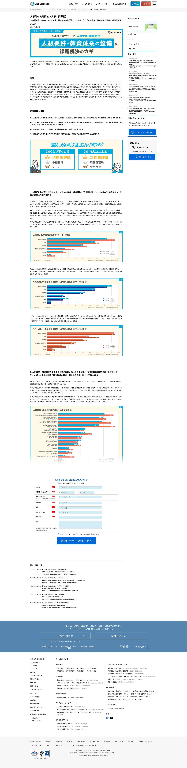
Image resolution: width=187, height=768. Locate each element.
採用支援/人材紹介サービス (72, 724)
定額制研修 (65, 680)
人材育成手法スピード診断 (116, 708)
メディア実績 (34, 697)
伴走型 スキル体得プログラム (73, 685)
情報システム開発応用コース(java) (141, 694)
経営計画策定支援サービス (72, 726)
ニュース (33, 693)
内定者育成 (60, 668)
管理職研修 (60, 671)
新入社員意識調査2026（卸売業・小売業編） (60, 588)
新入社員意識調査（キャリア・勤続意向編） (60, 605)
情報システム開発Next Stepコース (141, 696)
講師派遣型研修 (61, 697)
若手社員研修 (81, 668)
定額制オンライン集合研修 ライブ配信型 (126, 674)
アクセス (34, 668)
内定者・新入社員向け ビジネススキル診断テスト (80, 709)
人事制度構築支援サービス (70, 729)
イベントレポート (134, 44)
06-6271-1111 (91, 647)
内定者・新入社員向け (125, 679)
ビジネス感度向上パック (115, 676)
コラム (131, 39)
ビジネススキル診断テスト (71, 707)
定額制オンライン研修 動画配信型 (125, 671)
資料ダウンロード (135, 3)
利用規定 (130, 741)
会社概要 (34, 665)
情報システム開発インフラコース (118, 696)
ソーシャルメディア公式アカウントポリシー (86, 745)
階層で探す (80, 671)
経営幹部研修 (70, 671)
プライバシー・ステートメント (39, 745)
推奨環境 (48, 741)
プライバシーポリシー (145, 741)
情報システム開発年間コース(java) (143, 691)
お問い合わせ (146, 4)
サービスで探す (91, 671)
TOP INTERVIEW (36, 676)
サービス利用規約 (35, 741)
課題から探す (35, 679)
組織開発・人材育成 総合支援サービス (72, 688)
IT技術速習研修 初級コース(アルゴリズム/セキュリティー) (125, 699)
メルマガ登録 (139, 647)
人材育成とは (36, 663)
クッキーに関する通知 (61, 745)
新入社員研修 (70, 668)
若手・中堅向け (121, 682)
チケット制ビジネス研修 (87, 683)
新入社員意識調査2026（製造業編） (64, 580)
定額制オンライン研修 (127, 668)
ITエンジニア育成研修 (119, 691)
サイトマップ (119, 741)
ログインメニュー (37, 721)
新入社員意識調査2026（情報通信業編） (59, 572)
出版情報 (33, 700)
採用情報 (107, 741)
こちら (75, 641)
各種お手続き (36, 718)
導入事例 (33, 683)
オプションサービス (63, 683)
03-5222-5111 (145, 147)
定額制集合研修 (87, 680)
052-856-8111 (72, 647)
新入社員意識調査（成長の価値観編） (58, 597)
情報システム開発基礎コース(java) (118, 694)
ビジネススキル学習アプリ (140, 676)
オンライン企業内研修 (76, 697)
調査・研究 (132, 49)
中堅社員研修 (92, 668)
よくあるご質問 (94, 741)
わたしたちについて (37, 659)
